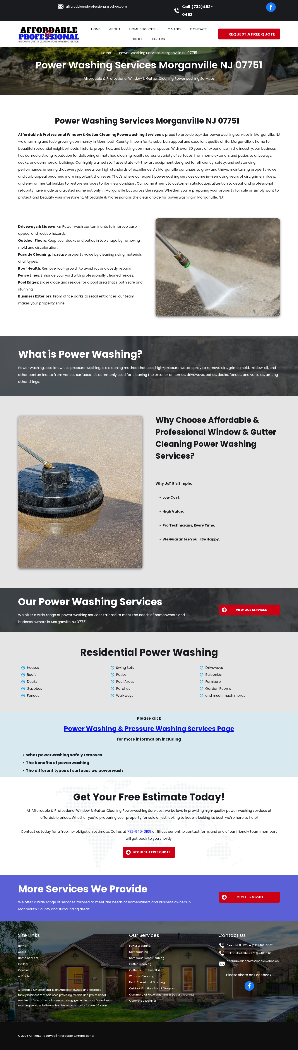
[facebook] (271, 7)
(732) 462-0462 (262, 945)
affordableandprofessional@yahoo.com (96, 6)
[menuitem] (96, 29)
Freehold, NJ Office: (239, 945)
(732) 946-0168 (261, 953)
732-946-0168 (139, 831)
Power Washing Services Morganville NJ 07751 (147, 120)
